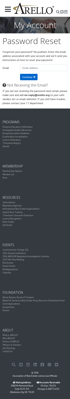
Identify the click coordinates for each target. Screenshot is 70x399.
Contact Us (8, 351)
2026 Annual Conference (14, 253)
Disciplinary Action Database (16, 133)
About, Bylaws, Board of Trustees (18, 297)
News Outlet (8, 221)
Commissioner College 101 (15, 249)
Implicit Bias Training (12, 212)
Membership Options (12, 171)
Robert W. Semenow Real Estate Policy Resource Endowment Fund (34, 300)
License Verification (12, 139)
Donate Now (8, 307)
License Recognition (12, 218)
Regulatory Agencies (12, 205)
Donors (6, 310)
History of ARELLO (11, 341)
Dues (5, 177)
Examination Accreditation (15, 136)
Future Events (9, 266)
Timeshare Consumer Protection (18, 215)
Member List (8, 174)
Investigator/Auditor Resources (17, 130)
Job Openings (9, 348)
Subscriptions (9, 202)
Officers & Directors (12, 344)
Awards (6, 146)
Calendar (7, 272)
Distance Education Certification (18, 126)
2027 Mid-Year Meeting (13, 259)
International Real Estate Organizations (21, 208)
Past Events (8, 262)
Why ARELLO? (9, 338)
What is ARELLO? (10, 335)
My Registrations (10, 269)
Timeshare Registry (12, 143)
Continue (27, 77)
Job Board (7, 225)
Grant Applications (11, 303)
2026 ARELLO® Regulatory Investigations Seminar (26, 256)
